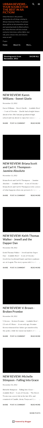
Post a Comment (17, 123)
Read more (35, 123)
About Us (16, 45)
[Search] (33, 4)
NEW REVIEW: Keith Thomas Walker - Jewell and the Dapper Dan (21, 239)
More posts (35, 413)
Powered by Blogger (23, 421)
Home (5, 45)
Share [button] (5, 123)
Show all (34, 56)
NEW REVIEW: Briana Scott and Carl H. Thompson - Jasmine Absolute (20, 167)
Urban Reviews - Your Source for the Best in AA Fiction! (15, 8)
